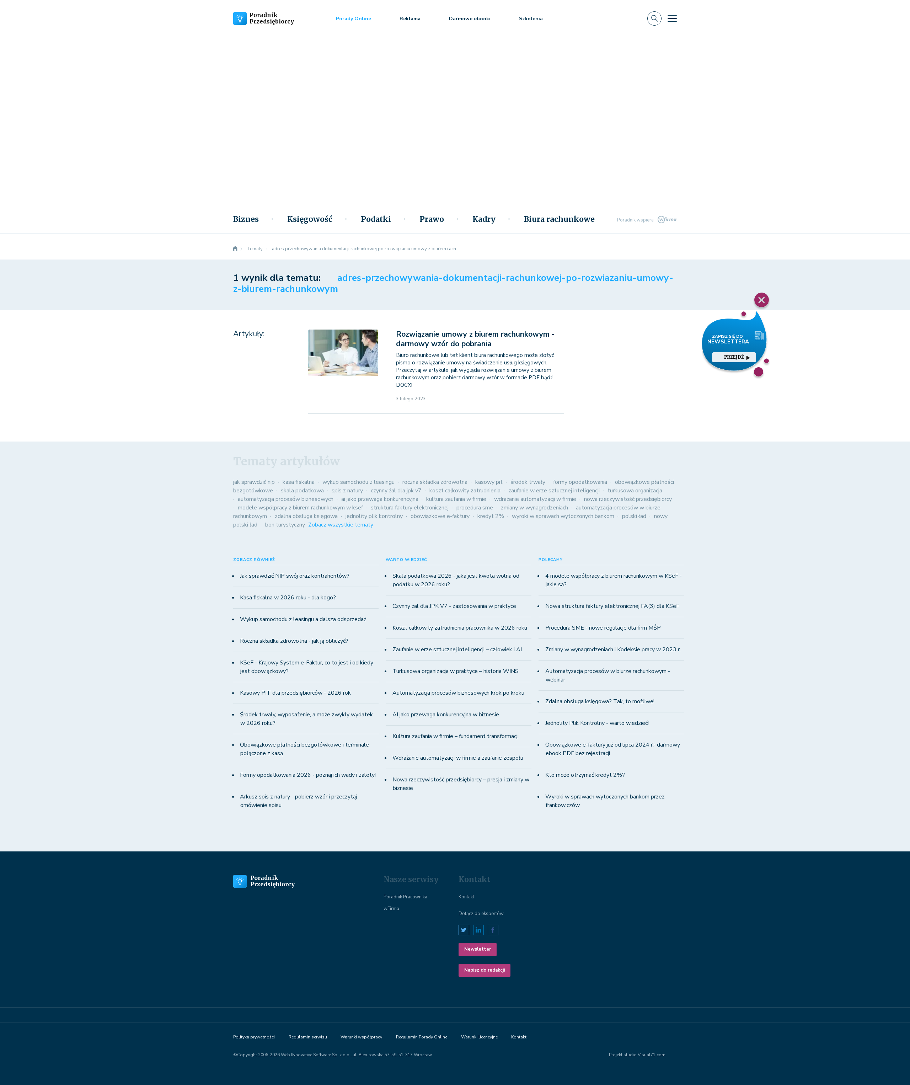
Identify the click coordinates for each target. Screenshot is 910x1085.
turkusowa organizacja (634, 491)
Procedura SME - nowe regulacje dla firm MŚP (603, 628)
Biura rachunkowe (559, 219)
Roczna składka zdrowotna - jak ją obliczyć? (294, 641)
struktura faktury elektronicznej (410, 508)
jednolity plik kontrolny (374, 516)
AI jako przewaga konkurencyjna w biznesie (445, 714)
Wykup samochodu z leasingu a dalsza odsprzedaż (303, 619)
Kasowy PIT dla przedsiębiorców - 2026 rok (295, 693)
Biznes (246, 219)
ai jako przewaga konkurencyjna (379, 499)
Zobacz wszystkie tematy (340, 525)
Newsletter (477, 949)
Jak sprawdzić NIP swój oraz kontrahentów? (294, 576)
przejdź (734, 357)
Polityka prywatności (254, 1037)
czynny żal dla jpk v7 (396, 491)
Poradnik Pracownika (405, 897)
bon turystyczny (285, 525)
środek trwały (527, 482)
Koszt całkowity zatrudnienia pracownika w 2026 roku (459, 628)
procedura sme (474, 508)
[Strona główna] (235, 249)
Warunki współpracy (361, 1037)
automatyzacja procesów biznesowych (285, 499)
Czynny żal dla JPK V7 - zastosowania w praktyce (454, 606)
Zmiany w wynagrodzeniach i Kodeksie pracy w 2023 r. (613, 649)
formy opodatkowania (580, 482)
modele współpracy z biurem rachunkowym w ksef (300, 508)
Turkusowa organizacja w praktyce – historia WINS (455, 671)
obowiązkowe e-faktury (440, 516)
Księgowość (309, 219)
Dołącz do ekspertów (481, 913)
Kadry (484, 219)
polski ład (634, 516)
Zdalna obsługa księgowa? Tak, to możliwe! (599, 701)
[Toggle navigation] (672, 18)
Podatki (376, 219)
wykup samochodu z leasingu (358, 482)
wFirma (391, 908)
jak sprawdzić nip (254, 482)
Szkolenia (531, 18)
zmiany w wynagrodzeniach (534, 508)
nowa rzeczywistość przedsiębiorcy (628, 499)
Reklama (410, 18)
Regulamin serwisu (308, 1037)
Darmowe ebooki (470, 18)
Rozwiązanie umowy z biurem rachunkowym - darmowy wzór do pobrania (475, 339)
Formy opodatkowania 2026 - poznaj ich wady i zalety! (308, 775)
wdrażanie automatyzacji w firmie (535, 499)
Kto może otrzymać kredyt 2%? (585, 775)
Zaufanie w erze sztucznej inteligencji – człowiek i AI (457, 649)
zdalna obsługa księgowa (306, 516)
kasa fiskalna (299, 482)
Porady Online (353, 18)
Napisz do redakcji (484, 970)
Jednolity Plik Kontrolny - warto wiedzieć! (597, 723)
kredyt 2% (490, 516)
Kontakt (466, 897)
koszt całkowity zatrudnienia (464, 491)
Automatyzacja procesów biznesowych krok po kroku (458, 693)
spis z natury (347, 491)
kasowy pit (489, 482)
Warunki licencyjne (479, 1037)
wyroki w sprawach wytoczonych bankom (563, 516)
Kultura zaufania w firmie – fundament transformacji (455, 736)
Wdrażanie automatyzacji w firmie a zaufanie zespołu (457, 758)
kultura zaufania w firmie (456, 499)
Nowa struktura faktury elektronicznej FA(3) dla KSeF (612, 606)
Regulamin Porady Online (421, 1037)
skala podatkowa (302, 491)
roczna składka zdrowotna (434, 482)
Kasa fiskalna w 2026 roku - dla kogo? (288, 598)
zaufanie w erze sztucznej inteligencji (554, 491)
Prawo (431, 219)
